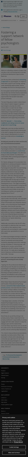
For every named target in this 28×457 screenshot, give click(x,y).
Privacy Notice (18, 442)
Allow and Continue (14, 452)
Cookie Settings (14, 447)
